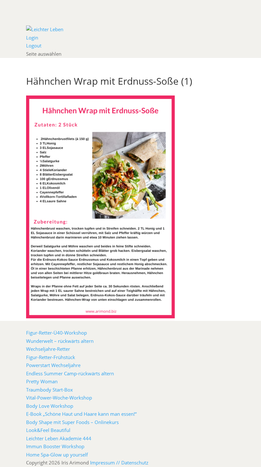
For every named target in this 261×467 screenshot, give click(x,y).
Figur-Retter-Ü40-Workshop (56, 332)
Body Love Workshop (49, 406)
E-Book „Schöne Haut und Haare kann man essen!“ (81, 414)
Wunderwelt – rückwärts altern (60, 341)
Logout (33, 45)
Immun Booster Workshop (55, 446)
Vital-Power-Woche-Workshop (59, 397)
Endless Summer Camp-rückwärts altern (70, 373)
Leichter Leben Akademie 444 (58, 438)
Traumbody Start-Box (49, 389)
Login (32, 37)
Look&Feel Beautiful (48, 430)
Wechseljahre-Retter (48, 349)
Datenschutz (134, 462)
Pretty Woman (42, 381)
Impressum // (105, 462)
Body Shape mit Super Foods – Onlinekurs (72, 422)
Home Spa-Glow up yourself (57, 454)
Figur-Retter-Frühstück (50, 357)
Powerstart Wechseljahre (53, 365)
